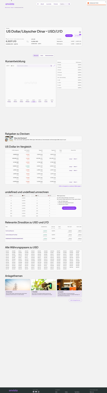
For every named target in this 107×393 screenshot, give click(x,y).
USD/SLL (45, 265)
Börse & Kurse (7, 7)
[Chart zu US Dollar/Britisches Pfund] (60, 162)
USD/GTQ (33, 255)
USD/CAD (71, 257)
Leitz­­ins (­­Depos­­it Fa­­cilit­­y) (11, 234)
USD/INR (71, 255)
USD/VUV (45, 268)
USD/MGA (26, 260)
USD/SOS (58, 265)
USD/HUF (26, 268)
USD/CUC (45, 259)
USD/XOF (7, 254)
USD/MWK (33, 260)
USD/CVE (77, 257)
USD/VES (52, 268)
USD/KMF (33, 259)
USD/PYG (33, 264)
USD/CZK (65, 267)
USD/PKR (13, 264)
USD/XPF (13, 254)
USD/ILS (26, 257)
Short (75, 159)
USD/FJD (7, 255)
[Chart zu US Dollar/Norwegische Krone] (60, 182)
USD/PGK (26, 264)
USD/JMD (33, 257)
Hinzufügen (69, 35)
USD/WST (7, 265)
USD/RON (65, 264)
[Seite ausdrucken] (80, 32)
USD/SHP (71, 265)
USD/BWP (46, 252)
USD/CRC (33, 254)
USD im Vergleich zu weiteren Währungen (70, 186)
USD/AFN (7, 251)
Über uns (92, 392)
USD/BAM (39, 259)
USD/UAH (20, 268)
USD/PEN (39, 264)
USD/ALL (20, 251)
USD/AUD (65, 251)
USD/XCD (7, 264)
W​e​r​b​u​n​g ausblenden (54, 16)
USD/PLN (52, 264)
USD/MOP (20, 260)
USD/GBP (58, 252)
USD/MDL (7, 262)
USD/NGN (58, 262)
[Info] (8, 65)
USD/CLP (20, 254)
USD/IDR (77, 255)
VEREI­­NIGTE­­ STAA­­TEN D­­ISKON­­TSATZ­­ (14, 238)
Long (70, 159)
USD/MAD (52, 260)
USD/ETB (58, 251)
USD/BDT (7, 252)
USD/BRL (52, 252)
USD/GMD (14, 255)
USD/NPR (33, 262)
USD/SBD (77, 264)
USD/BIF (77, 252)
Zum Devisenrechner (69, 208)
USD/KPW (65, 262)
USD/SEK (20, 265)
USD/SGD (52, 265)
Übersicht (36, 55)
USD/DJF (52, 254)
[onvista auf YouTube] (36, 392)
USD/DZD (26, 251)
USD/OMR (78, 262)
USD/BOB (39, 252)
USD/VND (58, 268)
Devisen (12, 7)
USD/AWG (52, 251)
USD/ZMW (58, 259)
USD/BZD (20, 252)
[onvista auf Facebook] (33, 392)
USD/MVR (45, 260)
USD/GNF (39, 255)
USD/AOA (33, 251)
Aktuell (42, 4)
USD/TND (71, 267)
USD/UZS (39, 268)
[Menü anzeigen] (38, 4)
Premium (56, 4)
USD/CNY (26, 254)
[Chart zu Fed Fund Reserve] (59, 231)
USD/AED (45, 254)
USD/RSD (33, 265)
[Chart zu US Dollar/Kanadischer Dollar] (60, 170)
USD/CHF (26, 265)
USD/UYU (32, 268)
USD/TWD (39, 262)
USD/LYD (13, 260)
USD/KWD (52, 259)
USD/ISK (19, 257)
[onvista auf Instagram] (38, 392)
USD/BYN (65, 268)
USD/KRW (14, 267)
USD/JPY (39, 257)
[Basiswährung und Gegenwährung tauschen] (28, 42)
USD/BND (65, 252)
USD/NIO (52, 262)
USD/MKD (65, 260)
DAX (56, 392)
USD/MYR (39, 260)
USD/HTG (52, 255)
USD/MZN (71, 260)
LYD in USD (33, 39)
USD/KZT (7, 259)
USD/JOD (52, 257)
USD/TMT (7, 268)
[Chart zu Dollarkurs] (60, 155)
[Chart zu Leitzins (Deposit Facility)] (59, 235)
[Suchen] (69, 4)
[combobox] (34, 65)
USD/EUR (71, 254)
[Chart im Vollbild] (54, 66)
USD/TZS (39, 267)
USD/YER (45, 257)
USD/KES (20, 259)
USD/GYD (45, 255)
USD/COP (26, 259)
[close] (105, 1)
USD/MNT (13, 262)
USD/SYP (32, 267)
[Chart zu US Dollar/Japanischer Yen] (60, 159)
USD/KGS (65, 259)
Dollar (66, 392)
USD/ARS (39, 251)
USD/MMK (20, 262)
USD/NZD (45, 262)
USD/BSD (71, 251)
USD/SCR (39, 265)
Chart (41, 55)
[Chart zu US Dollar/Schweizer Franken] (60, 166)
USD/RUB (71, 264)
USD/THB (45, 267)
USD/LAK (71, 259)
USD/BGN (71, 252)
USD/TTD (58, 267)
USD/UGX (13, 268)
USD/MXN (77, 260)
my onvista (48, 4)
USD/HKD (65, 255)
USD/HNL (58, 255)
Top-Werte (77, 392)
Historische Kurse (49, 55)
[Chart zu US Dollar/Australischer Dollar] (60, 174)
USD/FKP (77, 254)
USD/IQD (7, 257)
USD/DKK (39, 254)
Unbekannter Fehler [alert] (93, 3)
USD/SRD (20, 267)
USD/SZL (26, 267)
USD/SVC (65, 254)
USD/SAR (13, 265)
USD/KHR (65, 257)
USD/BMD (26, 252)
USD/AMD (45, 251)
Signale (78, 35)
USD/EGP (13, 251)
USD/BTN (33, 252)
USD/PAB (20, 264)
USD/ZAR (77, 265)
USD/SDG (7, 267)
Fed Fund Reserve (10, 231)
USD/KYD (58, 257)
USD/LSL (77, 259)
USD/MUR (58, 260)
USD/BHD (77, 251)
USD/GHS (20, 255)
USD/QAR (13, 259)
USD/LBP (7, 260)
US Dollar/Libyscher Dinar (18, 7)
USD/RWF (58, 264)
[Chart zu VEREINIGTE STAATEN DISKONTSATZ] (59, 239)
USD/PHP (45, 264)
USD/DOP (58, 254)
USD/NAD (26, 262)
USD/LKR (64, 265)
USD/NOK (71, 262)
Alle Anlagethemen (75, 300)
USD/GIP (26, 255)
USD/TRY (77, 267)
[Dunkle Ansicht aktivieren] (11, 0)
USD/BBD (13, 252)
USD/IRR (13, 257)
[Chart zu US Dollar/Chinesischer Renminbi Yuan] (60, 178)
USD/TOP (52, 267)
